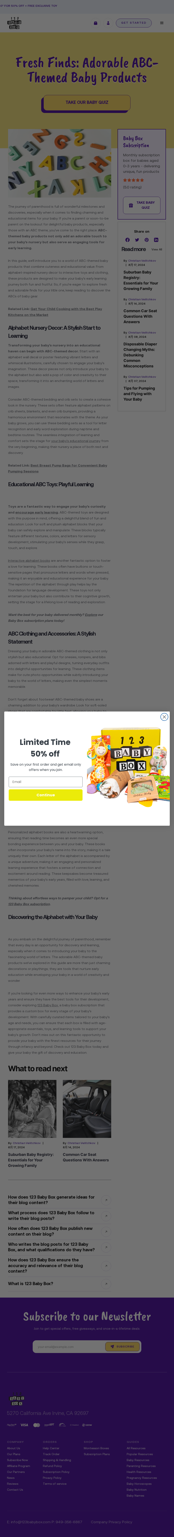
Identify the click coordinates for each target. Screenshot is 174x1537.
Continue (45, 795)
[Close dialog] (164, 717)
